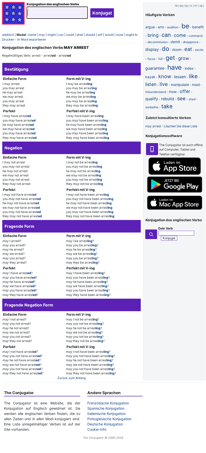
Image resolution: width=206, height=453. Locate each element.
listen (151, 84)
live (164, 84)
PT (195, 6)
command (195, 36)
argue (150, 27)
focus (151, 59)
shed (192, 99)
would (109, 35)
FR (176, 6)
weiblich (8, 35)
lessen (180, 76)
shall (80, 35)
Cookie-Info (96, 429)
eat (188, 49)
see (181, 98)
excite (199, 50)
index (189, 68)
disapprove (190, 42)
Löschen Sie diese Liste (180, 126)
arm (161, 27)
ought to (132, 35)
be (185, 26)
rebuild (167, 98)
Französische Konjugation (108, 403)
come (180, 35)
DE (201, 6)
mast (196, 84)
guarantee (154, 68)
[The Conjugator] (13, 14)
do (165, 48)
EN (181, 6)
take (167, 106)
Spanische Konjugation (105, 408)
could (70, 35)
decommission (158, 42)
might (51, 35)
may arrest (153, 126)
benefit (198, 27)
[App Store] (174, 174)
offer (185, 91)
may (42, 35)
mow (173, 91)
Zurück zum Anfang (71, 378)
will (100, 35)
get (170, 57)
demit (175, 42)
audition (172, 27)
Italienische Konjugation (106, 413)
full (160, 59)
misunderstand (155, 92)
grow (183, 58)
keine (32, 35)
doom (176, 49)
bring (153, 35)
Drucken (8, 39)
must (119, 35)
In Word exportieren (31, 39)
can (60, 35)
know (164, 76)
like (193, 76)
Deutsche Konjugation (105, 424)
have (174, 67)
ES (186, 6)
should (90, 35)
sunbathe (151, 107)
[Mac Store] (174, 210)
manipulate (180, 84)
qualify (151, 98)
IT (191, 6)
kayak (150, 77)
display (152, 49)
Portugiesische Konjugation (109, 419)
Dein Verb (165, 228)
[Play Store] (174, 191)
